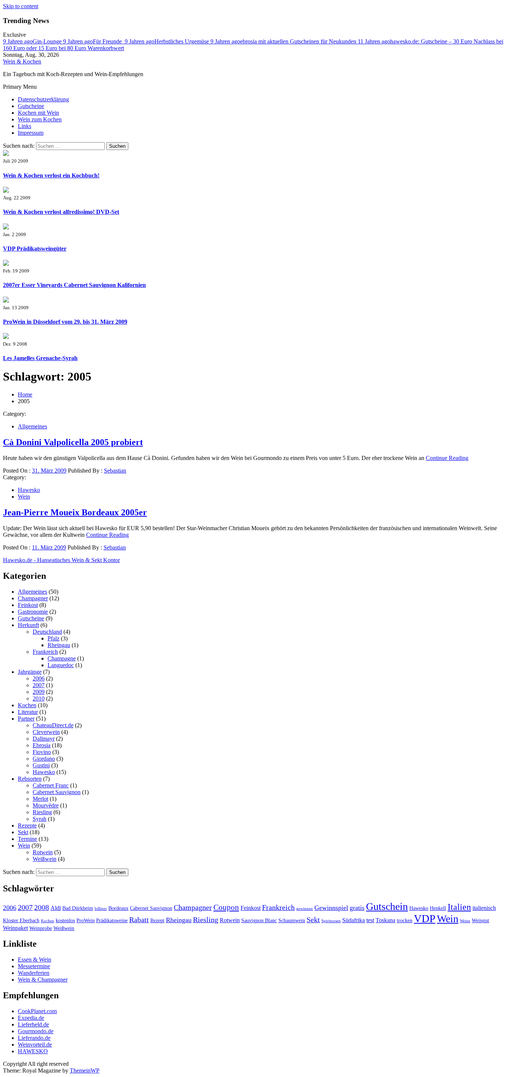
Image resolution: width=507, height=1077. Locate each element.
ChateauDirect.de (53, 725)
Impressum (30, 133)
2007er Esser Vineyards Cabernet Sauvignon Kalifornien (74, 285)
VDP (424, 918)
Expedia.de (31, 1018)
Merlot (40, 799)
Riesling (42, 812)
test (370, 920)
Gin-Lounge (33, 41)
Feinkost (28, 605)
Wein (24, 496)
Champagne (62, 658)
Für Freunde (94, 41)
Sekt (23, 832)
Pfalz (53, 638)
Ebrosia (41, 745)
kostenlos (65, 920)
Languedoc (61, 665)
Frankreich (45, 652)
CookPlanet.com (37, 1011)
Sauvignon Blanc (259, 920)
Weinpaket (15, 928)
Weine (465, 921)
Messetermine (34, 966)
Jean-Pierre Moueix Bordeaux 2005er (75, 512)
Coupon (226, 907)
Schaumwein (291, 920)
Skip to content (20, 6)
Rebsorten (30, 779)
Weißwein (44, 859)
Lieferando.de (34, 1038)
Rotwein (43, 852)
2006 (39, 678)
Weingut (480, 920)
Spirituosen (331, 921)
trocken (404, 920)
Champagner (33, 598)
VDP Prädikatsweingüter (34, 248)
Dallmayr (44, 738)
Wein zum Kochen (40, 119)
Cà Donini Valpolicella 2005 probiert (73, 442)
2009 (39, 692)
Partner (26, 718)
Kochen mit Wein (38, 113)
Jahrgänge (30, 672)
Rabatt (139, 920)
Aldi (55, 908)
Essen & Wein (34, 959)
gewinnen (304, 909)
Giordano (44, 758)
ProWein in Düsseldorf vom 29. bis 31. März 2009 (65, 322)
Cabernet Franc (51, 785)
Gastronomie (33, 611)
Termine (27, 839)
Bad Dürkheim (77, 908)
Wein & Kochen (22, 61)
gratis (357, 907)
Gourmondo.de (35, 1031)
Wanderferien (33, 973)
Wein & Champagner (43, 979)
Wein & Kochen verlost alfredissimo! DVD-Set (61, 212)
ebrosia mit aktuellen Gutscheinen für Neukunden (284, 41)
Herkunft (28, 625)
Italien (459, 907)
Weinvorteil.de (35, 1044)
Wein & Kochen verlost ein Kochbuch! (51, 175)
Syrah (39, 819)
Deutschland (47, 632)
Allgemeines (32, 426)
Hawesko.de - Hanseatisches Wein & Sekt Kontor (61, 560)
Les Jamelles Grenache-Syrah (40, 358)
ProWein (85, 920)
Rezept (157, 920)
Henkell (438, 908)
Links (24, 126)
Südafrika (353, 920)
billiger (101, 909)
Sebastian (115, 470)
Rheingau (59, 645)
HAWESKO (33, 1051)
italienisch (484, 908)
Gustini (41, 765)
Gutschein (387, 906)
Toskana (385, 920)
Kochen (27, 705)
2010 (39, 698)
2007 (39, 685)
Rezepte (27, 825)
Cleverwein (46, 732)
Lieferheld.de (33, 1024)
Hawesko (29, 490)
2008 (41, 907)
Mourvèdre (46, 805)
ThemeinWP (84, 1070)
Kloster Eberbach (21, 920)
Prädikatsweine (112, 920)
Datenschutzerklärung (43, 99)
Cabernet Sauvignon (57, 792)
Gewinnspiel (331, 907)
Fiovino (42, 752)
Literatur (28, 712)
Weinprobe (40, 928)
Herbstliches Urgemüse (167, 41)
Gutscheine (31, 106)
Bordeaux (118, 908)
